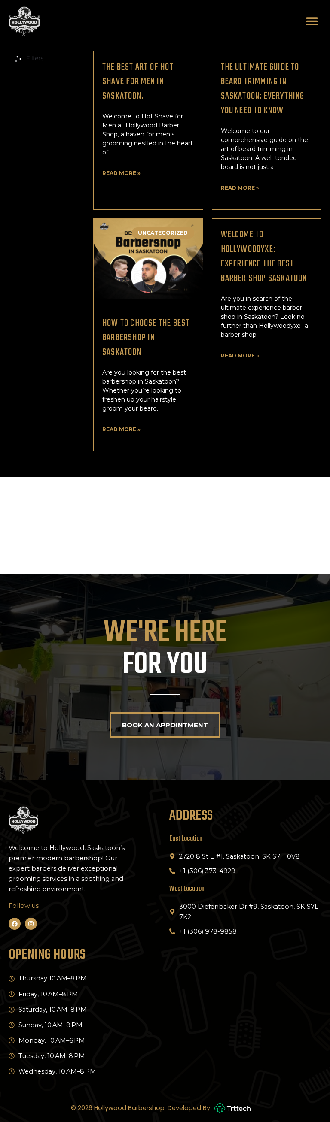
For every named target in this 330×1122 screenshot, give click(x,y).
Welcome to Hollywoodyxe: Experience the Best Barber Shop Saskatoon (264, 256)
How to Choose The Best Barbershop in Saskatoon (145, 338)
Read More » (121, 173)
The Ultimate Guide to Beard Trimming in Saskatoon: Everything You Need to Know (263, 89)
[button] (311, 21)
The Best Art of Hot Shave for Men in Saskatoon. (138, 81)
